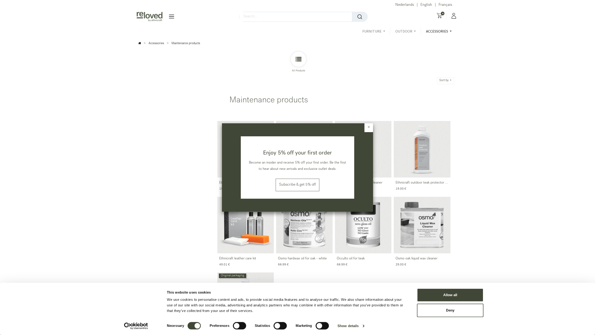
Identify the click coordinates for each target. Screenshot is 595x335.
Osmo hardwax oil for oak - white (302, 259)
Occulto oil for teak (351, 259)
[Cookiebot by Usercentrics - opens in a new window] (136, 325)
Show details (348, 326)
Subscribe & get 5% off (297, 185)
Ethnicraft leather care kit (237, 259)
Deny (450, 310)
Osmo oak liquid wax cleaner (416, 259)
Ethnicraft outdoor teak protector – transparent (421, 183)
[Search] (360, 16)
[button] (445, 80)
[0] (439, 16)
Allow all (450, 295)
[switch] (239, 325)
